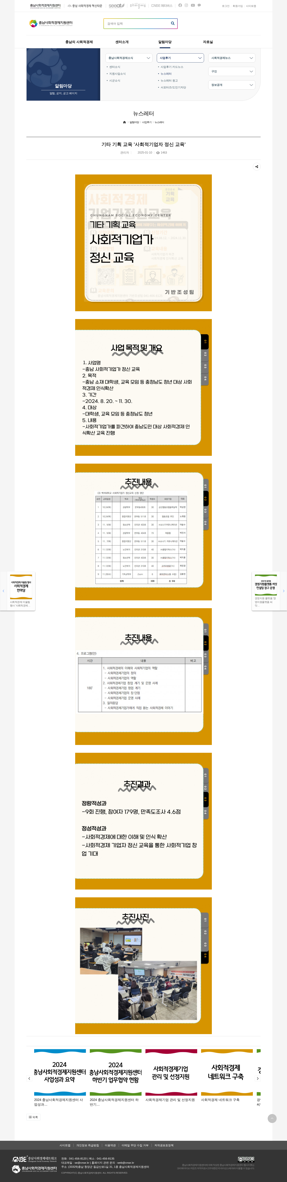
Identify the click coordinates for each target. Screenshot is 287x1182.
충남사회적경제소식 (121, 57)
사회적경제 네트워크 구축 (220, 1100)
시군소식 (114, 80)
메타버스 (161, 6)
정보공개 (216, 84)
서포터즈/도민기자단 (173, 87)
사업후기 (165, 57)
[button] (29, 1078)
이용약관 (110, 1145)
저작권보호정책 (164, 1145)
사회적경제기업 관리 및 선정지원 (170, 1100)
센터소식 (114, 66)
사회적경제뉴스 (221, 57)
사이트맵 (65, 1145)
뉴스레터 (166, 73)
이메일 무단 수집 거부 (135, 1145)
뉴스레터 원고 (169, 80)
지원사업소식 (117, 73)
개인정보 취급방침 (87, 1145)
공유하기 (257, 164)
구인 (214, 71)
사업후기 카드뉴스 (172, 66)
